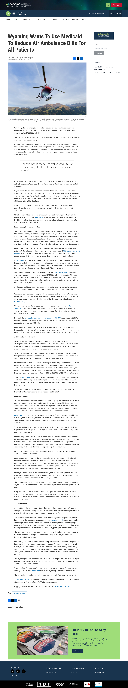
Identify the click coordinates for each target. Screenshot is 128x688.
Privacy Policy (99, 668)
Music (16, 19)
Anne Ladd (36, 571)
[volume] (13, 14)
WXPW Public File (51, 672)
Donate (117, 5)
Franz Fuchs (39, 217)
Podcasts (35, 19)
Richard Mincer (19, 415)
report (22, 260)
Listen (65, 19)
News (8, 19)
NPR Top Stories (19, 593)
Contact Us (74, 672)
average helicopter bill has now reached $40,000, (43, 318)
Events (84, 19)
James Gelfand (57, 520)
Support (74, 19)
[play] (8, 14)
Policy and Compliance (77, 668)
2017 (18, 260)
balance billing (19, 301)
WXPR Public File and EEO (53, 668)
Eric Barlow (26, 377)
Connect (55, 19)
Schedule (26, 19)
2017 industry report (62, 272)
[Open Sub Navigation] (11, 19)
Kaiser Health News (62, 586)
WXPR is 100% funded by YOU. (89, 632)
